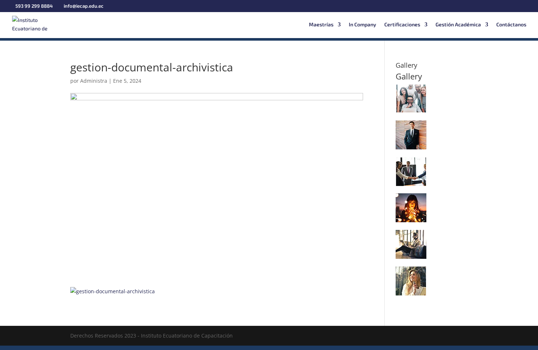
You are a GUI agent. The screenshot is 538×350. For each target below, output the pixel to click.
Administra (93, 80)
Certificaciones (402, 24)
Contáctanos (511, 24)
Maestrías (321, 24)
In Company (362, 24)
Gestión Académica (458, 24)
